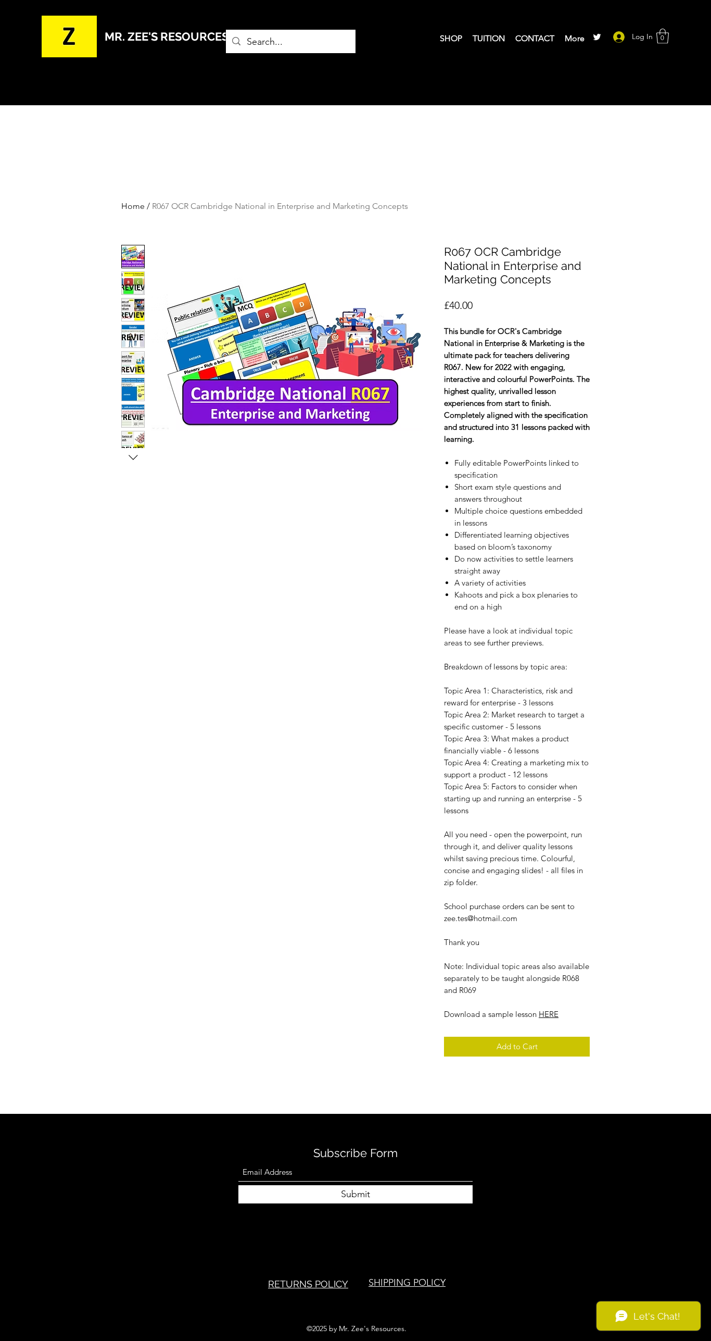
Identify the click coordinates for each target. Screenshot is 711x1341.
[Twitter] (597, 37)
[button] (662, 36)
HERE (548, 1014)
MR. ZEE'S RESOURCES (166, 36)
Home (133, 206)
